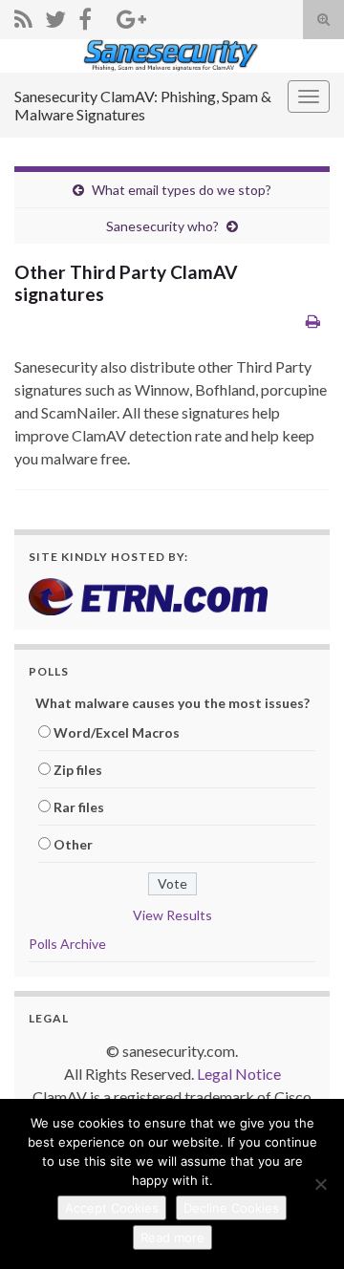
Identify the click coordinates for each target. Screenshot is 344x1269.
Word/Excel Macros (117, 732)
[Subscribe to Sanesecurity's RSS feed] (23, 16)
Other (73, 844)
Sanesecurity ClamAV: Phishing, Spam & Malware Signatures (142, 105)
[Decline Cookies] (320, 1184)
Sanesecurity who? (162, 226)
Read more (172, 1237)
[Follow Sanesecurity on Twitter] (55, 16)
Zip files (78, 770)
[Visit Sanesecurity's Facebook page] (85, 16)
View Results (172, 915)
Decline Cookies (231, 1207)
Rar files (79, 807)
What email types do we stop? (181, 190)
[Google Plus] (131, 16)
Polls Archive (67, 944)
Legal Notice (239, 1074)
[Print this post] (313, 321)
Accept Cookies (112, 1207)
